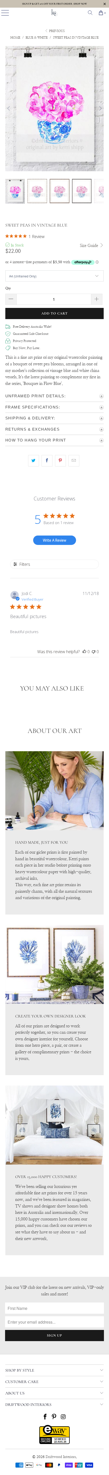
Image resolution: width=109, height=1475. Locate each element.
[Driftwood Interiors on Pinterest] (54, 1417)
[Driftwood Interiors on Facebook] (45, 1417)
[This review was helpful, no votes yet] (84, 651)
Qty (8, 288)
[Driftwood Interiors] (54, 13)
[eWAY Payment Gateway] (54, 1443)
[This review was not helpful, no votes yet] (93, 651)
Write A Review (54, 540)
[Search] (90, 13)
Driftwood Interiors (61, 1457)
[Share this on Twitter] (33, 461)
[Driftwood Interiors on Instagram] (63, 1417)
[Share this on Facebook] (47, 461)
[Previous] (9, 108)
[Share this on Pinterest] (60, 461)
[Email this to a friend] (73, 461)
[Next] (100, 108)
